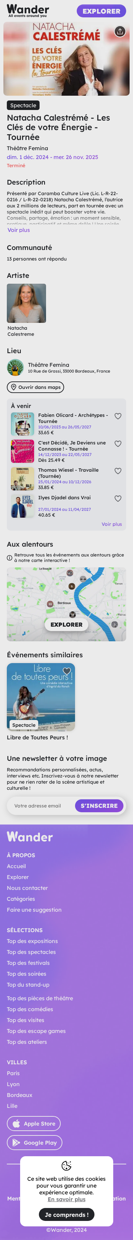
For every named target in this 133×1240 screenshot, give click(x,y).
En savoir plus (67, 1199)
